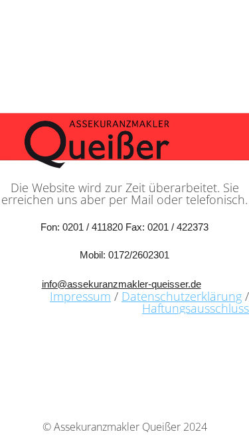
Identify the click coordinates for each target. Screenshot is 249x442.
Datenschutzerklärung (182, 296)
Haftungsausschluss (195, 308)
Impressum (80, 296)
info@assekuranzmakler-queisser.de (121, 284)
